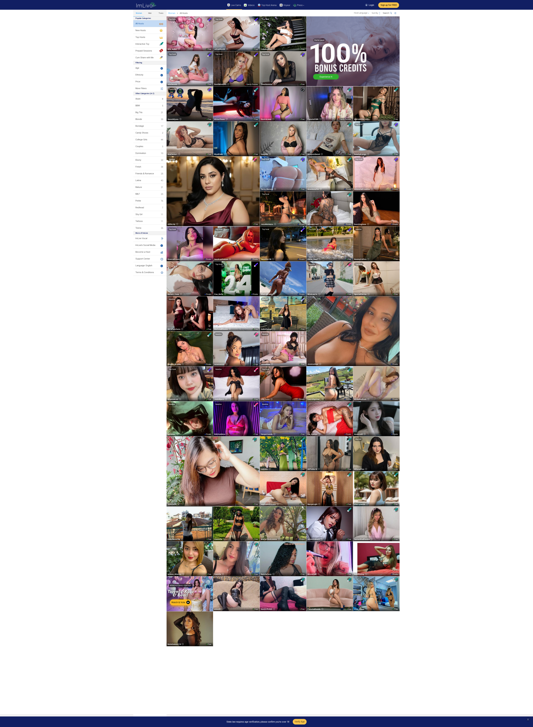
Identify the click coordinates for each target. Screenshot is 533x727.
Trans (161, 13)
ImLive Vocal (141, 238)
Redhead (139, 207)
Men (150, 13)
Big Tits (138, 112)
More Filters (141, 88)
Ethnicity (139, 75)
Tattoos (139, 221)
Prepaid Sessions (143, 51)
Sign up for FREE (389, 5)
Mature (138, 187)
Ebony (138, 160)
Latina (138, 180)
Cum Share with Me (144, 57)
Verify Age (300, 721)
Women (139, 13)
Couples (139, 146)
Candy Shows (141, 133)
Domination (140, 153)
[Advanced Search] (397, 13)
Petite (138, 201)
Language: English (143, 265)
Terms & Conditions (144, 272)
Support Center (142, 259)
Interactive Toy (142, 44)
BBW (137, 105)
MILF (137, 194)
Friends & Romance (144, 173)
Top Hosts (140, 37)
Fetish (138, 167)
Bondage (139, 126)
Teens (138, 228)
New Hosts (140, 30)
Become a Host (142, 252)
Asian (137, 99)
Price (137, 81)
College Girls (141, 139)
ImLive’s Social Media (145, 245)
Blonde (138, 119)
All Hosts (139, 23)
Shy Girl (138, 214)
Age (137, 68)
